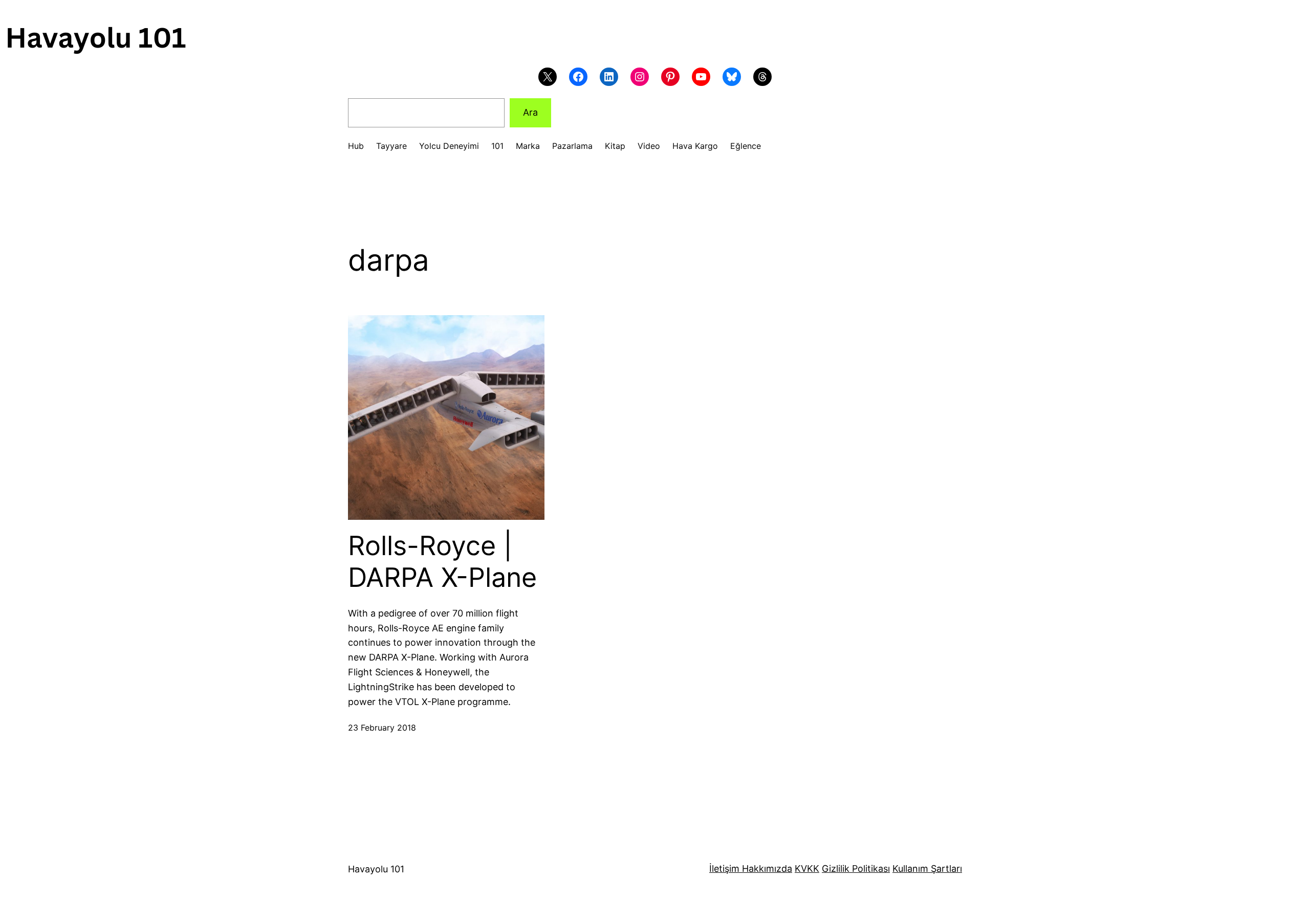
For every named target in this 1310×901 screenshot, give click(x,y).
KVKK (807, 868)
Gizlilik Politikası (856, 868)
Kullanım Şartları (927, 868)
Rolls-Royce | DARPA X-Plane (442, 562)
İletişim (724, 868)
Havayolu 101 (376, 869)
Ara (530, 112)
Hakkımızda (765, 868)
